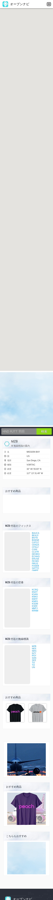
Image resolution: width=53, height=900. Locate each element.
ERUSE (35, 559)
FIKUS (35, 563)
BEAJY (35, 535)
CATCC (35, 542)
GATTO (35, 568)
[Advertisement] (26, 399)
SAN (34, 658)
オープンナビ (19, 4)
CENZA (35, 545)
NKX (34, 648)
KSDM (35, 604)
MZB (34, 646)
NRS (34, 651)
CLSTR (35, 552)
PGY (34, 655)
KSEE (35, 606)
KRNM (35, 611)
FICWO (35, 561)
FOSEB (35, 566)
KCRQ (35, 590)
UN (33, 667)
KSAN (35, 594)
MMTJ (35, 608)
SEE (34, 660)
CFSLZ (35, 547)
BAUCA (35, 533)
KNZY (35, 592)
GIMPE (35, 570)
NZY (34, 653)
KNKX (35, 597)
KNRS (35, 601)
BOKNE (35, 540)
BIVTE (35, 538)
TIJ (33, 663)
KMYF (35, 599)
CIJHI (34, 549)
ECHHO (35, 556)
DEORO (35, 554)
